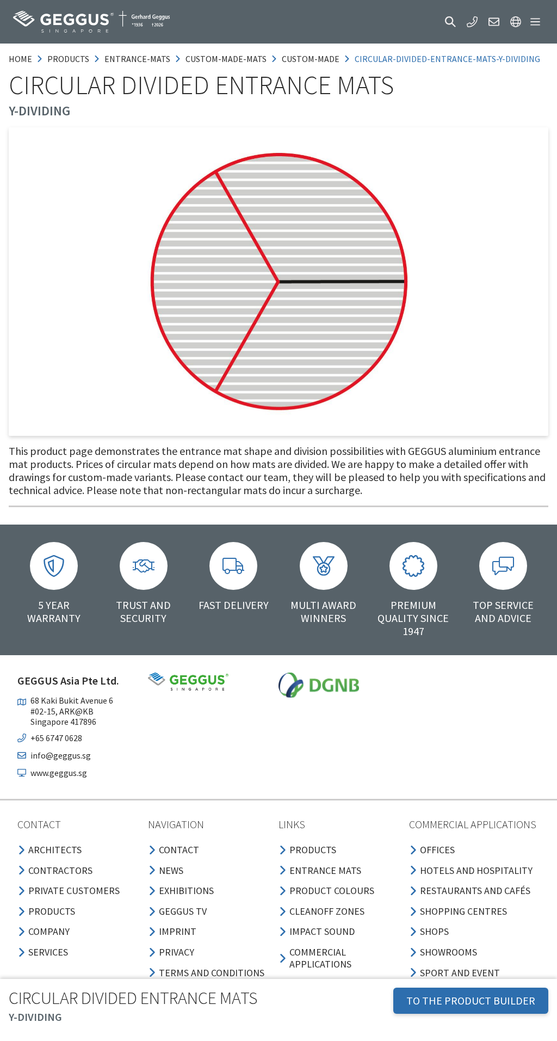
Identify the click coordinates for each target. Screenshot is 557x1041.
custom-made (310, 58)
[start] (91, 22)
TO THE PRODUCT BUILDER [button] (470, 1000)
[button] (450, 22)
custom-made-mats (226, 58)
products (68, 58)
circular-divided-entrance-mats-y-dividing (447, 58)
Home (20, 58)
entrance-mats (137, 58)
